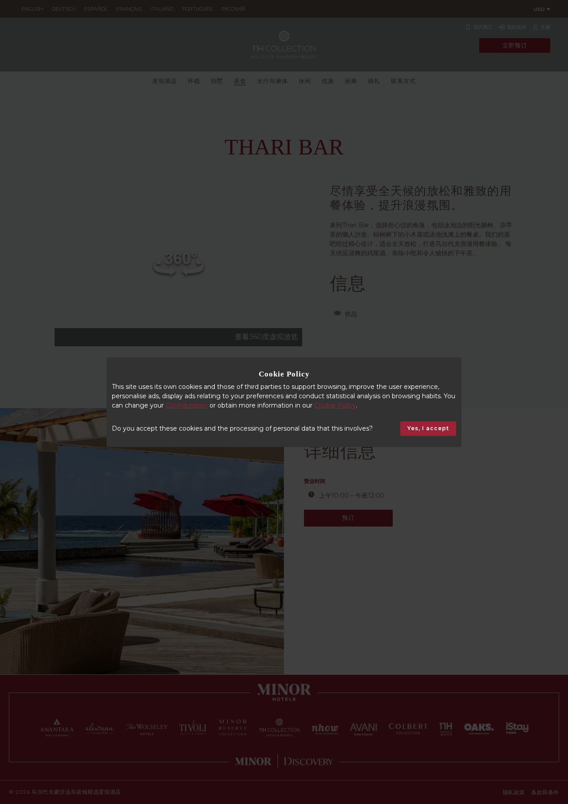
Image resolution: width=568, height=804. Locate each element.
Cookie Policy (335, 405)
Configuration (187, 405)
